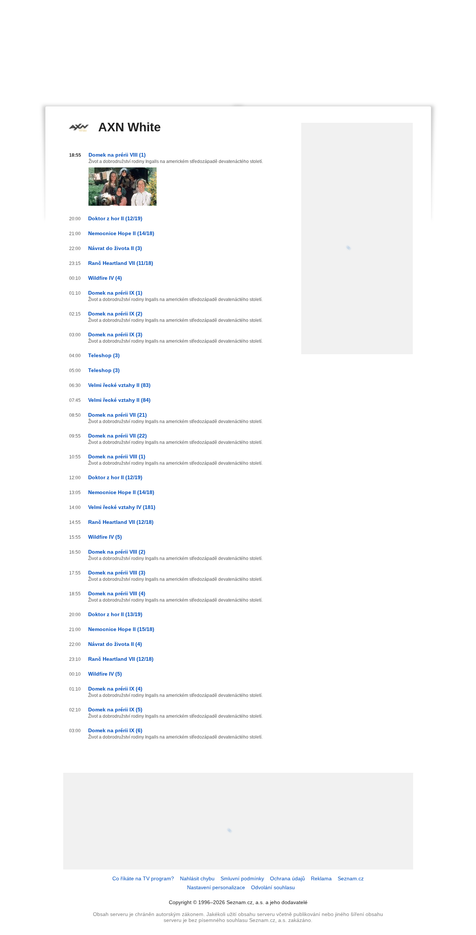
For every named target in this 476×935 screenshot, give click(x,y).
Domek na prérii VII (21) (117, 415)
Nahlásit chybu (197, 878)
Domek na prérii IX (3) (115, 334)
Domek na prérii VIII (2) (116, 552)
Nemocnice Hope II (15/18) (121, 629)
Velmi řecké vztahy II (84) (119, 400)
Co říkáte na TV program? (143, 878)
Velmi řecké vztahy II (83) (119, 385)
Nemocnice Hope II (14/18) (121, 233)
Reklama (321, 878)
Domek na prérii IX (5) (115, 710)
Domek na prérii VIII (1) (117, 155)
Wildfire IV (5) (105, 537)
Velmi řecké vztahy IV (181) (121, 507)
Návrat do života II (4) (115, 644)
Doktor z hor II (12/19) (115, 218)
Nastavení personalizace (216, 887)
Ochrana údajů (287, 878)
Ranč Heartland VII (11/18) (120, 263)
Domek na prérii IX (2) (115, 314)
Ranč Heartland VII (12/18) (121, 522)
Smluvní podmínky (242, 878)
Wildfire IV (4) (105, 278)
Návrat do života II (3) (115, 248)
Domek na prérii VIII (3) (116, 573)
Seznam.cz (351, 878)
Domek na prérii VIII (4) (116, 593)
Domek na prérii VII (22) (117, 436)
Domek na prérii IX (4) (115, 689)
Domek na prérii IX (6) (115, 730)
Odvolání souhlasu (273, 887)
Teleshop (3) (104, 355)
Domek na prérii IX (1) (115, 293)
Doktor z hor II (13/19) (115, 614)
